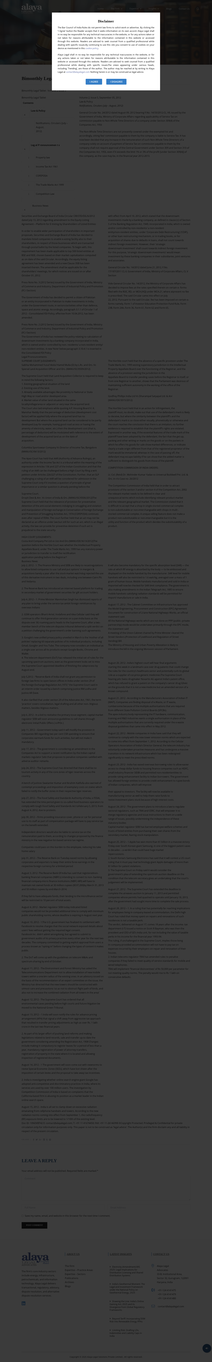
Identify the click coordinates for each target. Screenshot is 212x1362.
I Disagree (116, 81)
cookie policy (91, 48)
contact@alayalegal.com (78, 71)
